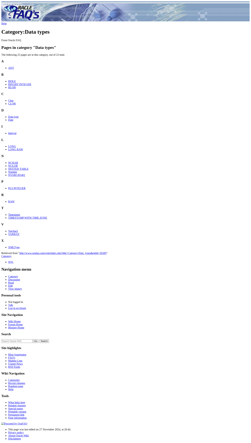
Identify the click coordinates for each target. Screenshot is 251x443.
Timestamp (14, 214)
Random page (15, 386)
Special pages (15, 408)
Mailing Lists (15, 360)
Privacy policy (16, 432)
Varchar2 (13, 231)
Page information (17, 417)
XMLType (14, 247)
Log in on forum (17, 308)
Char (10, 100)
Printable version (17, 411)
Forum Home (15, 324)
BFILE (12, 81)
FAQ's (11, 357)
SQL (10, 262)
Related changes (17, 405)
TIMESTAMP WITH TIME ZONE (27, 217)
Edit (10, 285)
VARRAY (14, 234)
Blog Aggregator (17, 354)
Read (11, 282)
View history (15, 288)
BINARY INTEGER (19, 84)
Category (6, 256)
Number (12, 172)
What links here (16, 402)
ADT (11, 67)
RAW (11, 201)
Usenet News (15, 363)
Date (10, 119)
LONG (12, 146)
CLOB (12, 103)
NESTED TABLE (18, 168)
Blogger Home (16, 327)
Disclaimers (14, 438)
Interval (12, 133)
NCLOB (13, 165)
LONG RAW (15, 149)
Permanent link (16, 414)
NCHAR (13, 162)
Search (6, 334)
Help (4, 23)
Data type (13, 116)
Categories (14, 380)
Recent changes (16, 383)
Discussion (14, 279)
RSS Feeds (14, 366)
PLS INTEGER (17, 188)
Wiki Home (14, 321)
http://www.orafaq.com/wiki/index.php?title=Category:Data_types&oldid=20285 (63, 253)
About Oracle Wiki (18, 435)
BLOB (12, 87)
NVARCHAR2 (16, 175)
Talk (10, 305)
